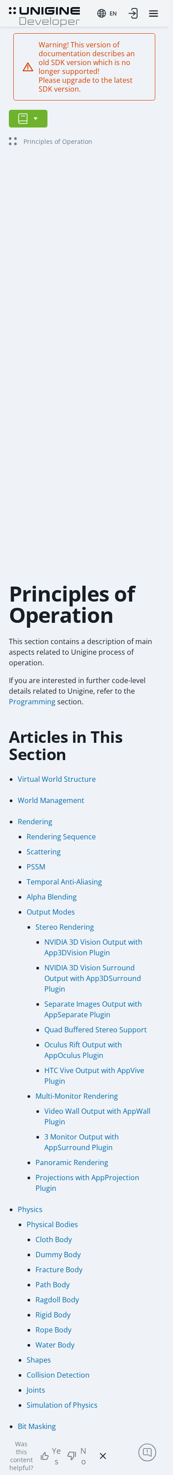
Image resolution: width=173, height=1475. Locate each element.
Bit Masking (37, 1426)
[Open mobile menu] (153, 13)
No (83, 1456)
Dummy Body (58, 1254)
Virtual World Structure (57, 779)
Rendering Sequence (61, 837)
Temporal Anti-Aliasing (64, 882)
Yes (56, 1456)
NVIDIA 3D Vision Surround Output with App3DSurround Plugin (92, 978)
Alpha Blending (52, 897)
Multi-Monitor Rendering (76, 1096)
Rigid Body (53, 1315)
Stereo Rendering (64, 927)
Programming (32, 702)
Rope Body (53, 1330)
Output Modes (51, 912)
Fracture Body (59, 1269)
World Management (51, 800)
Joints (36, 1390)
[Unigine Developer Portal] (44, 16)
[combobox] (107, 13)
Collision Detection (58, 1375)
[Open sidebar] (28, 118)
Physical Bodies (52, 1224)
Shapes (39, 1360)
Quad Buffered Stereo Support (95, 1030)
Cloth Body (53, 1239)
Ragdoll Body (57, 1300)
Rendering (35, 821)
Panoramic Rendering (71, 1162)
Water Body (55, 1345)
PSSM (36, 867)
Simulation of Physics (62, 1405)
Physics (30, 1209)
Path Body (52, 1285)
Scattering (44, 852)
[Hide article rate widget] (103, 1456)
